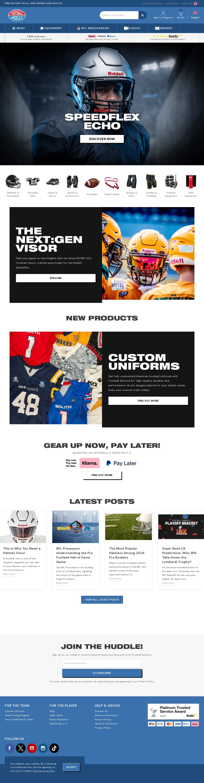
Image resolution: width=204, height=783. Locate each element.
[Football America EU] (17, 15)
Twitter (21, 748)
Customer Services (151, 3)
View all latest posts (102, 599)
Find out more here (44, 770)
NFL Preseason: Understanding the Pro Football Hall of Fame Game (74, 555)
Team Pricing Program (17, 715)
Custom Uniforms (15, 711)
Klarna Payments (59, 719)
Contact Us (101, 711)
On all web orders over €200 (36, 39)
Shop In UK (187, 3)
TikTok (54, 748)
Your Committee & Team (19, 719)
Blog (52, 711)
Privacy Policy (102, 727)
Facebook (9, 748)
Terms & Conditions (106, 723)
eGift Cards (172, 3)
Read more (9, 574)
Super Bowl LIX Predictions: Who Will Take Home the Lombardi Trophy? (179, 555)
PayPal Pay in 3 (58, 723)
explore (56, 278)
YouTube (32, 748)
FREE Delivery (36, 36)
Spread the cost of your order (102, 39)
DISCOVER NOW (102, 139)
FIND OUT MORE (148, 400)
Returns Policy (103, 719)
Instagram (43, 748)
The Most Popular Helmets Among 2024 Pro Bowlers (127, 552)
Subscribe (103, 673)
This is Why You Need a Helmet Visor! (21, 550)
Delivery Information (106, 715)
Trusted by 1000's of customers (167, 39)
